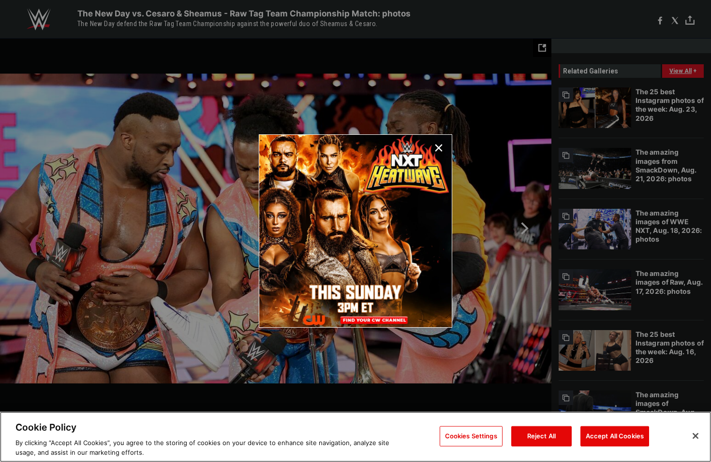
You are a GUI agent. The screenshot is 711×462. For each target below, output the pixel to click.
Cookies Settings (471, 436)
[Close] (695, 436)
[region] (355, 437)
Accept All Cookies (615, 436)
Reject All (541, 436)
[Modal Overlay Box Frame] (355, 231)
